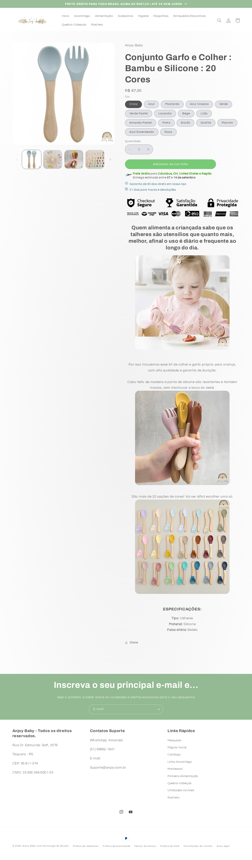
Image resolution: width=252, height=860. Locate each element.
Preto (166, 122)
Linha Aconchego (180, 761)
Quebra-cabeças (180, 783)
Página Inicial (177, 747)
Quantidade (133, 141)
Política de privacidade (116, 846)
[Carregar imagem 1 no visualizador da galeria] (31, 159)
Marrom (227, 122)
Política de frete (170, 846)
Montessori (175, 768)
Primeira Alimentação (183, 776)
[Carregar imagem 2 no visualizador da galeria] (52, 159)
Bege (186, 113)
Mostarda (172, 104)
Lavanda (164, 113)
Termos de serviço (145, 846)
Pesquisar (175, 740)
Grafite (206, 122)
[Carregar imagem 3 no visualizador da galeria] (73, 159)
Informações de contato (198, 846)
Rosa (168, 131)
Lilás (204, 113)
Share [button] (134, 642)
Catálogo (174, 754)
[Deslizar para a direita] (110, 159)
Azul (151, 104)
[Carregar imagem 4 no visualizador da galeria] (95, 159)
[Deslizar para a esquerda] (16, 159)
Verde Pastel (138, 113)
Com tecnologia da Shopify (53, 846)
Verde (223, 104)
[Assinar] (158, 709)
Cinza (133, 104)
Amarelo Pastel (140, 122)
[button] (219, 20)
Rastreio (173, 797)
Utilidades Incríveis (181, 790)
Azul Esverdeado (141, 131)
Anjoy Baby (29, 846)
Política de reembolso (86, 846)
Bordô (185, 122)
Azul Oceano (199, 104)
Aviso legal (223, 846)
